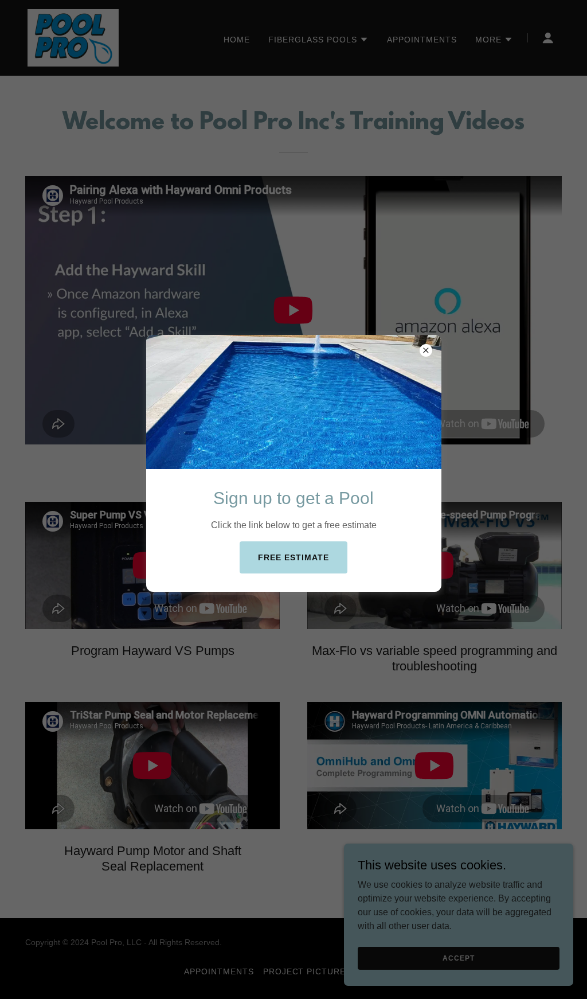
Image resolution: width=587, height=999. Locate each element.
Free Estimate (293, 557)
